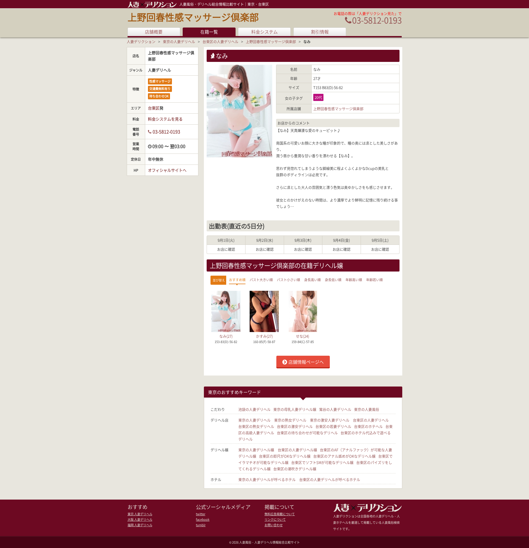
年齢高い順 (354, 279)
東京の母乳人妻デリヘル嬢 (294, 409)
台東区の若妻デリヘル (333, 426)
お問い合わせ (273, 525)
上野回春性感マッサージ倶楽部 (193, 17)
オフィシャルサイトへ (167, 170)
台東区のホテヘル (368, 426)
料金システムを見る (165, 119)
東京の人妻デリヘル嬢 (256, 449)
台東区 (154, 108)
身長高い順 (312, 279)
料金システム (264, 32)
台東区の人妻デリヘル (371, 420)
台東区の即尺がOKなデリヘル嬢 (285, 456)
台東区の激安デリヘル (295, 426)
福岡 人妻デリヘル (140, 525)
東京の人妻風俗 (366, 409)
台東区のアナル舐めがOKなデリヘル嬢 (344, 456)
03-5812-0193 (377, 20)
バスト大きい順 (261, 279)
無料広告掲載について (279, 514)
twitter (200, 514)
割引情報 (320, 32)
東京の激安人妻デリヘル (329, 420)
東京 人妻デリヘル (140, 514)
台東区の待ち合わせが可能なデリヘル (307, 432)
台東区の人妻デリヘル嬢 (297, 449)
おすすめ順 (237, 279)
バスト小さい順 (288, 279)
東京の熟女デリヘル (290, 420)
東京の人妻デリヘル (254, 420)
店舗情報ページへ (306, 361)
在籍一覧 (209, 32)
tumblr (201, 525)
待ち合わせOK (159, 96)
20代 (318, 97)
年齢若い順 (374, 279)
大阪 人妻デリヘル (140, 519)
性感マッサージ (160, 81)
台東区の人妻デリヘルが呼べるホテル (329, 479)
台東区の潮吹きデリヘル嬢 (294, 468)
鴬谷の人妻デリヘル (335, 409)
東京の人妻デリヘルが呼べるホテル (267, 479)
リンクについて (275, 519)
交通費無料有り (160, 88)
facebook (202, 519)
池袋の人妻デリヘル (254, 409)
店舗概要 (154, 32)
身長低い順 (333, 279)
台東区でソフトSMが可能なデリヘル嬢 (322, 462)
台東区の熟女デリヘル (256, 426)
